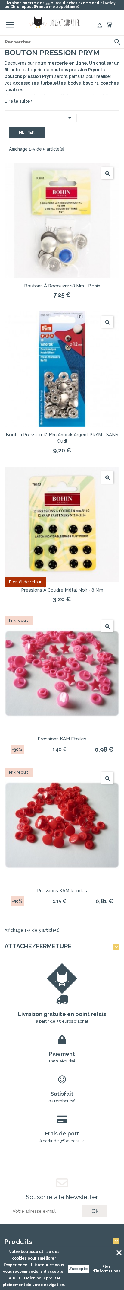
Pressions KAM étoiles (62, 739)
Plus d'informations (106, 1268)
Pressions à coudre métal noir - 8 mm (62, 590)
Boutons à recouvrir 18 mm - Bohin (62, 286)
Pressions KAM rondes (62, 890)
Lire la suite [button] (18, 101)
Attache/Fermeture (38, 946)
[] (117, 42)
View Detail (107, 173)
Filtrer (27, 132)
